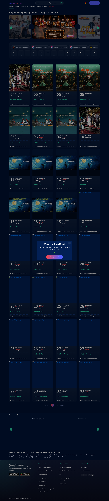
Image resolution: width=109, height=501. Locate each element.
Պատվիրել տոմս (54, 257)
